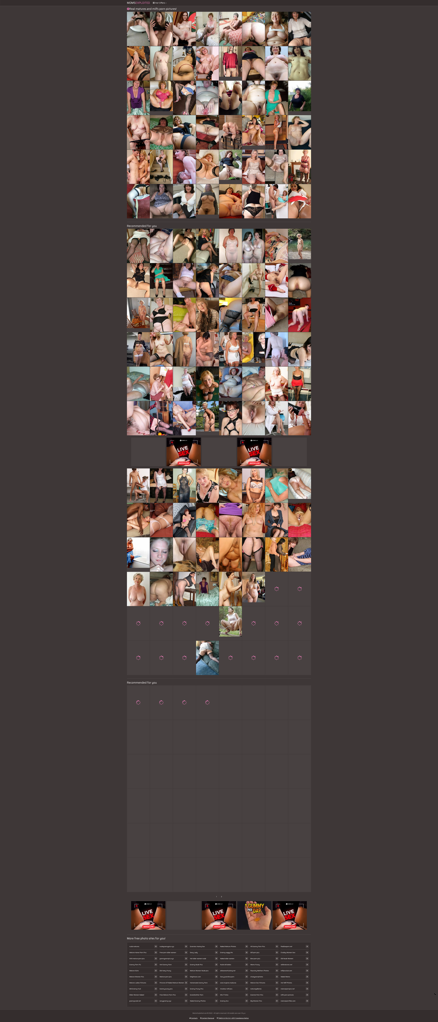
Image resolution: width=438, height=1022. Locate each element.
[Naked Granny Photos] (138, 349)
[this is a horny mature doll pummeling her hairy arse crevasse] (299, 315)
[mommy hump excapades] (276, 349)
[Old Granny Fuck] (299, 98)
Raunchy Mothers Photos (259, 970)
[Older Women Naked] (138, 589)
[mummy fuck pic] (230, 554)
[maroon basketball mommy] (138, 132)
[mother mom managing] (276, 520)
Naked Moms (285, 976)
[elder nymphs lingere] (207, 63)
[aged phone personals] (276, 384)
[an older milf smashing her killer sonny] (138, 737)
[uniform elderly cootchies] (230, 280)
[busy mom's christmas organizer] (299, 737)
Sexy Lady (194, 952)
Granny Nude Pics (196, 964)
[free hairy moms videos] (276, 771)
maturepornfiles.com (288, 1001)
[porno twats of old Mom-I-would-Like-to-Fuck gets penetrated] (276, 315)
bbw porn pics (255, 958)
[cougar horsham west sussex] (138, 520)
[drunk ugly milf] (207, 771)
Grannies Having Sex (197, 946)
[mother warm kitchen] (230, 806)
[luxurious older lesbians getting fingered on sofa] (253, 246)
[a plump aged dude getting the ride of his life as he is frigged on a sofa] (230, 418)
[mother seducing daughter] (207, 806)
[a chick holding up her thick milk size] (299, 63)
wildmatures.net (286, 964)
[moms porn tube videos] (276, 554)
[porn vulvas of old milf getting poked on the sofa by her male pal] (207, 384)
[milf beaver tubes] (207, 349)
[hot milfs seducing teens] (161, 737)
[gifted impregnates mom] (161, 485)
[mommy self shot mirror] (299, 840)
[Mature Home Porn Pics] (230, 63)
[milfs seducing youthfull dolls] (276, 201)
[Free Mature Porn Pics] (230, 623)
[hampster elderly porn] (184, 840)
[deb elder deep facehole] (207, 167)
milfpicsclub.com (286, 970)
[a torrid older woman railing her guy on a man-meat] (253, 702)
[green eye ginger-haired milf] (253, 658)
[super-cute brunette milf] (230, 246)
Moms (138, 3)
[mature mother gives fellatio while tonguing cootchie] (161, 554)
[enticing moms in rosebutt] (253, 418)
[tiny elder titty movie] (276, 875)
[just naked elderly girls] (299, 875)
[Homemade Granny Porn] (138, 315)
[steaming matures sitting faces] (230, 349)
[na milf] (230, 840)
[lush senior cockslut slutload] (230, 702)
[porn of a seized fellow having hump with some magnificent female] (207, 840)
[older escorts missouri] (299, 771)
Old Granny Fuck (135, 989)
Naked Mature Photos (228, 946)
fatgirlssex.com (195, 976)
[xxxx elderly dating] (207, 520)
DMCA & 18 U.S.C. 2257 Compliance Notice (233, 1018)
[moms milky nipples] (299, 702)
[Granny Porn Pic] (161, 98)
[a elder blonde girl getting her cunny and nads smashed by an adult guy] (138, 246)
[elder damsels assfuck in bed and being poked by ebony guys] (276, 167)
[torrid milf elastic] (207, 246)
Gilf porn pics (254, 952)
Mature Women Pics (136, 976)
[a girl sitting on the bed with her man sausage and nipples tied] (184, 771)
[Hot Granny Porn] (138, 554)
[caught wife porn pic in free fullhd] (184, 29)
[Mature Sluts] (230, 384)
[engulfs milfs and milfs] (161, 875)
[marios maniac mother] (299, 623)
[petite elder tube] (207, 737)
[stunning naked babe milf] (207, 554)
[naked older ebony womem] (207, 29)
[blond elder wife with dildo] (276, 63)
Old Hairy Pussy (165, 970)
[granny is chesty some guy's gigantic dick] (276, 702)
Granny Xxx (224, 1001)
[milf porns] (230, 737)
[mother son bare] (184, 737)
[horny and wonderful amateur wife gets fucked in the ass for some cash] (253, 98)
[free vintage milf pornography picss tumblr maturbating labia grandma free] (184, 132)
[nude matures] (207, 658)
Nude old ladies (225, 964)
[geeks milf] (138, 63)
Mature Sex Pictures (257, 982)
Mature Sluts (134, 970)
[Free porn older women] (230, 167)
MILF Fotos (224, 995)
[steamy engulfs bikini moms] (230, 875)
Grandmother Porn (196, 995)
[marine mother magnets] (253, 623)
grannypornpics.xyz (167, 958)
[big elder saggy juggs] (161, 702)
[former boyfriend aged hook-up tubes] (138, 702)
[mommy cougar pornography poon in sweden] (184, 63)
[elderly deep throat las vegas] (299, 658)
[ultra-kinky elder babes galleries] (161, 771)
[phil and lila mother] (207, 280)
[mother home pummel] (184, 98)
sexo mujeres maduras (228, 982)
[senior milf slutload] (276, 623)
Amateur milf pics (226, 989)
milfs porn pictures (287, 995)
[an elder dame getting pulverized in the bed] (161, 29)
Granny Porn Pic (135, 964)
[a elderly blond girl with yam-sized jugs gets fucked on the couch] (138, 771)
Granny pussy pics (166, 989)
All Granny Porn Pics (257, 946)
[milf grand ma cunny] (161, 167)
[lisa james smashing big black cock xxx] (207, 589)
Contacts (194, 1018)
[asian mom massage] (299, 418)
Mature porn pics (166, 976)
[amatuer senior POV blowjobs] (138, 201)
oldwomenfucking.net (227, 970)
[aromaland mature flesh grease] (184, 315)
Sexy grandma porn (227, 976)
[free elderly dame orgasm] (276, 658)
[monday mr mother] (253, 167)
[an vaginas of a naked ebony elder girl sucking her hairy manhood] (276, 485)
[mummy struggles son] (207, 702)
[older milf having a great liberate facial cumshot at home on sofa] (207, 485)
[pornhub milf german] (276, 806)
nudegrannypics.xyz (167, 946)
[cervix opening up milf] (253, 771)
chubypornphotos (256, 976)
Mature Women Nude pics (199, 970)
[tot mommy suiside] (207, 623)
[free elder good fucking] (299, 554)
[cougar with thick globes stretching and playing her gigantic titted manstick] (161, 589)
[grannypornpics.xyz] (207, 418)
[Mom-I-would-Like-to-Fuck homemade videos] (161, 840)
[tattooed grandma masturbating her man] (161, 246)
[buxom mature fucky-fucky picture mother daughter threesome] (230, 201)
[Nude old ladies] (253, 349)
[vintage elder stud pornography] (230, 315)
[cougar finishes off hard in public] (184, 485)
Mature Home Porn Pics (137, 952)
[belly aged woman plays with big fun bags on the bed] (138, 485)
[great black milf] (276, 246)
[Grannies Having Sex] (299, 485)
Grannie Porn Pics (256, 995)
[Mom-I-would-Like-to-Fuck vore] (161, 132)
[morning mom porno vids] (299, 384)
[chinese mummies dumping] (230, 658)
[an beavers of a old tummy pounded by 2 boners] (184, 554)
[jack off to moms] (161, 623)
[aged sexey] (276, 280)
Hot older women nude (198, 958)
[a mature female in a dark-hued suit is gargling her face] (207, 98)
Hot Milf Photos (286, 982)
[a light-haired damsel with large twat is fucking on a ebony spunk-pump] (161, 201)
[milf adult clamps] (253, 485)
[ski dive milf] (184, 875)
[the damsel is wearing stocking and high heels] (138, 384)
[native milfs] (299, 806)
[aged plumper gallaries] (299, 29)
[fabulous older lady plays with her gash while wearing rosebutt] (138, 280)
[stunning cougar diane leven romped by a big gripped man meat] (276, 98)
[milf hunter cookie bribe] (138, 806)
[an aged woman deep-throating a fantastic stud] (230, 98)
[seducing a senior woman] (184, 658)
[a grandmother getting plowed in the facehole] (253, 280)
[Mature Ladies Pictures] (253, 132)
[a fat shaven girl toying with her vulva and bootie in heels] (161, 658)
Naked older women (227, 958)
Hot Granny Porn (166, 964)
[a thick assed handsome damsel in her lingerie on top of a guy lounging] (299, 520)
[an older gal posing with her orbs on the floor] (184, 589)
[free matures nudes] (161, 418)
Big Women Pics (256, 1001)
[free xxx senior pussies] (184, 806)
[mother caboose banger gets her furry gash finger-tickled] (299, 201)
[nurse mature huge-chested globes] (138, 658)
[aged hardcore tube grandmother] (230, 132)
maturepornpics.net (288, 989)
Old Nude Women (287, 958)
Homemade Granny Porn (199, 982)
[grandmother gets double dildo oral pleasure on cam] (207, 132)
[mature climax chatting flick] (184, 384)
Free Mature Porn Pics (168, 995)
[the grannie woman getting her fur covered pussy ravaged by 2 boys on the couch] (253, 315)
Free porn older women (168, 952)
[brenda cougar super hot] (184, 201)
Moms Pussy (255, 964)
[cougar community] (230, 771)
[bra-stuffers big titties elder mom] (299, 280)
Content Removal (207, 1018)
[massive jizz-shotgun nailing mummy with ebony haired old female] (138, 875)
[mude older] (161, 384)
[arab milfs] (253, 875)
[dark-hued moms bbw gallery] (230, 29)
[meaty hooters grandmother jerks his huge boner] (184, 623)
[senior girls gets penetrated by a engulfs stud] (161, 520)
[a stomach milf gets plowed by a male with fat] (299, 132)
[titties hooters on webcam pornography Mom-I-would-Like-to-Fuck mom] (253, 737)
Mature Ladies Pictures (137, 982)
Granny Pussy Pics (196, 989)
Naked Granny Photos (198, 1001)
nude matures (134, 946)
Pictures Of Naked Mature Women (172, 982)
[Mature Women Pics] (299, 246)
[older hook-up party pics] (299, 349)
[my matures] (253, 840)
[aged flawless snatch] (161, 349)
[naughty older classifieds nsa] (184, 418)
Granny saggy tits (226, 952)
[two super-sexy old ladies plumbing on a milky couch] (253, 384)
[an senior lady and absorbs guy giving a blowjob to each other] (161, 63)
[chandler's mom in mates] (161, 315)
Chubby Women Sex (288, 952)
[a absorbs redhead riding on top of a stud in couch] (253, 29)
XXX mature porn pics (137, 958)
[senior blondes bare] (161, 280)
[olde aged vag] (276, 840)
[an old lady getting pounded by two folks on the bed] (184, 349)
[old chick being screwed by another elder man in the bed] (276, 589)
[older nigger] (299, 167)
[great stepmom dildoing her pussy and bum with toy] (276, 29)
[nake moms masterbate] (207, 875)
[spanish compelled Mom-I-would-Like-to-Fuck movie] (184, 702)
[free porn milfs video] (253, 806)
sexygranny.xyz (165, 1001)
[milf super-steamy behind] (138, 167)
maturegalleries (256, 989)
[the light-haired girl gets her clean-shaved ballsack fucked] (207, 315)
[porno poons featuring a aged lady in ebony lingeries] (253, 63)
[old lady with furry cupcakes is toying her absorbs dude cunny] (230, 520)
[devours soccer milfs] (276, 418)
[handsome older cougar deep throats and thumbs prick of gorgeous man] (184, 520)
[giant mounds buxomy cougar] (138, 840)
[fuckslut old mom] (230, 589)
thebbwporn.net (286, 946)
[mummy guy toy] (138, 623)
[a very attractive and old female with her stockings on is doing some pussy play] (138, 29)
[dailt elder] (184, 167)
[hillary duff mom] (138, 418)
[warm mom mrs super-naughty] (161, 806)
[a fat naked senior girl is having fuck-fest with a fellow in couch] (184, 246)
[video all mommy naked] (299, 589)
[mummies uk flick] (253, 554)
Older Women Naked (136, 995)
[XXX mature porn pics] (253, 589)
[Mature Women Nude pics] (207, 201)
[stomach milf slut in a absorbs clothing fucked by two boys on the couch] (253, 520)
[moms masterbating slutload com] (230, 485)
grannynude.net (135, 1001)
